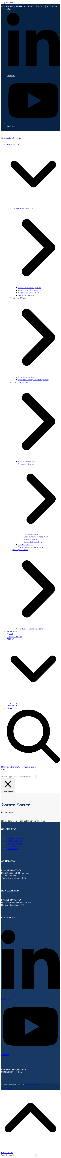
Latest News (12, 848)
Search (4, 776)
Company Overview (16, 838)
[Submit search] (36, 776)
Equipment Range (15, 843)
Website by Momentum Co (34, 1084)
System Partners (14, 841)
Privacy (9, 1089)
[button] (18, 767)
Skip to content (8, 2)
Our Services (12, 846)
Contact (9, 1087)
